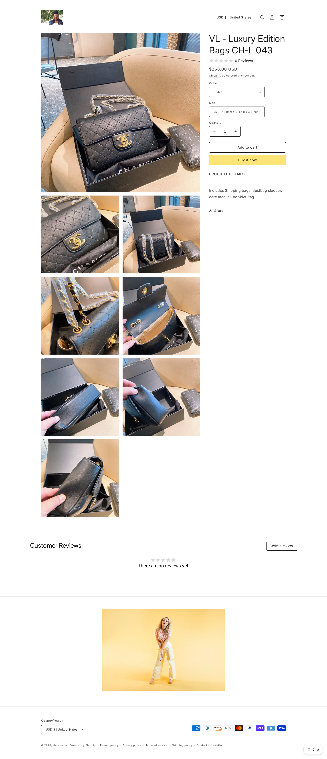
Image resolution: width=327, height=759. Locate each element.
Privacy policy (132, 745)
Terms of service (156, 745)
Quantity (215, 122)
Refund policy (109, 745)
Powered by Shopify (82, 745)
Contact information (210, 745)
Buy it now (247, 160)
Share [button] (218, 210)
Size (212, 103)
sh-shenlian (61, 745)
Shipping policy (182, 745)
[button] (262, 17)
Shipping (215, 75)
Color (213, 83)
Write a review (281, 546)
